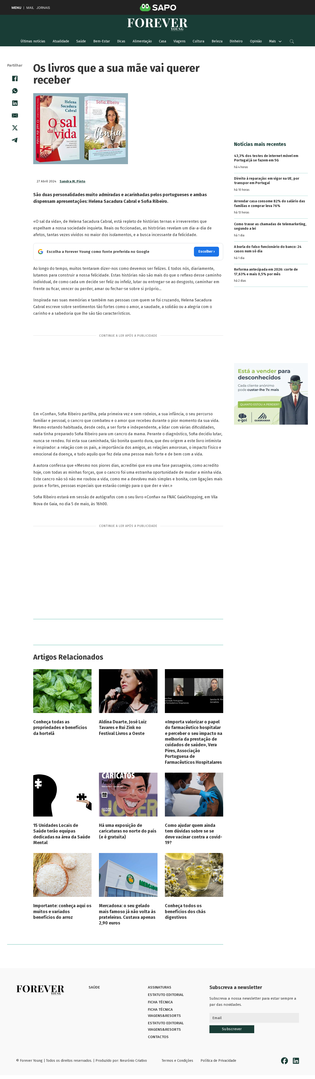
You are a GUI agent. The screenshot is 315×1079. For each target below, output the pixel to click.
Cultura (198, 41)
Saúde (81, 41)
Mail (30, 7)
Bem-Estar (101, 41)
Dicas (121, 41)
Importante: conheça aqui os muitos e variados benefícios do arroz (62, 911)
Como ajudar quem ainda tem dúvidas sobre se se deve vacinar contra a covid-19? (193, 834)
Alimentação (142, 41)
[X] (15, 128)
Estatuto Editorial (166, 994)
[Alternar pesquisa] (292, 41)
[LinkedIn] (15, 103)
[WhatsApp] (15, 91)
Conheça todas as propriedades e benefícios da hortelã (60, 727)
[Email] (15, 116)
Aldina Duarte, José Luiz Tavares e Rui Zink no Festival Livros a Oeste (123, 727)
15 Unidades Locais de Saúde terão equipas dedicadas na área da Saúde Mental (61, 834)
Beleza (217, 41)
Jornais (43, 7)
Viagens (179, 41)
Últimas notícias (32, 41)
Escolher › (206, 251)
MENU (16, 7)
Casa (162, 41)
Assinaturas (159, 987)
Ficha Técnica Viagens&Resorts (164, 1012)
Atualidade (61, 41)
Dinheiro (236, 41)
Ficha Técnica (160, 1002)
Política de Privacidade (218, 1061)
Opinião (256, 41)
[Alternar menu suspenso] (280, 41)
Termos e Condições (177, 1061)
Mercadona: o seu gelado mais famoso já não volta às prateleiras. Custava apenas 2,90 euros (127, 914)
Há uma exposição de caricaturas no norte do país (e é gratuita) (127, 831)
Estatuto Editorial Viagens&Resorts (166, 1026)
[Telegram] (15, 140)
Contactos (158, 1037)
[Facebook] (15, 79)
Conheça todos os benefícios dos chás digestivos (185, 911)
